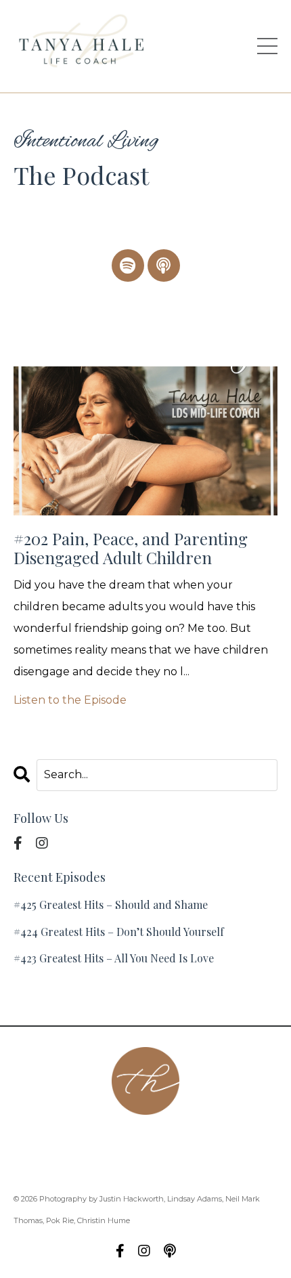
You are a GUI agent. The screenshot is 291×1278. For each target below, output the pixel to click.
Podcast (178, 1140)
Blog (176, 1162)
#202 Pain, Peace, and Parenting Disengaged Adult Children (131, 548)
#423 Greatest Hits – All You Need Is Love (114, 958)
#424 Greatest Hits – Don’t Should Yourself (119, 931)
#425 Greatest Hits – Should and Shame (111, 904)
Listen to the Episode (70, 700)
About (63, 1140)
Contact (118, 1140)
